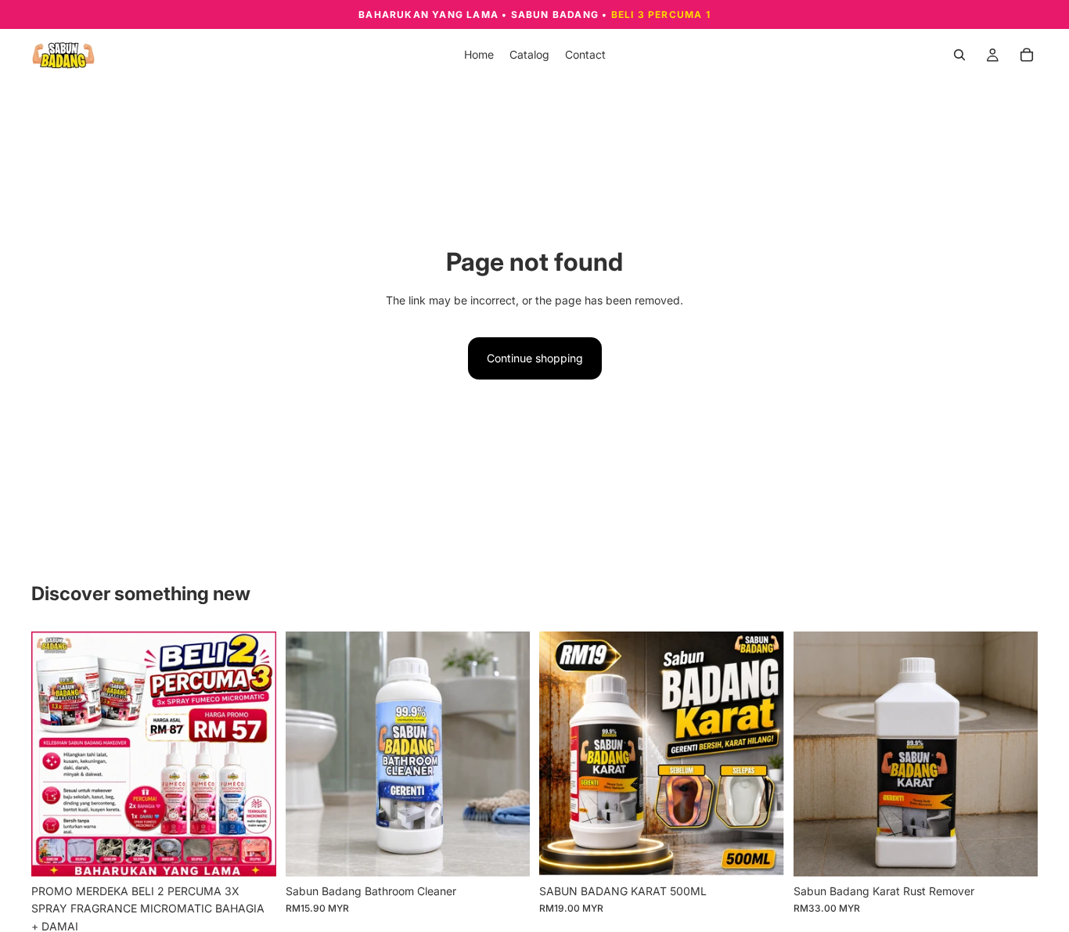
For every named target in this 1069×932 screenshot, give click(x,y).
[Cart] (1027, 55)
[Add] (252, 852)
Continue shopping (535, 358)
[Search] (959, 55)
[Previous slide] (54, 754)
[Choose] (505, 852)
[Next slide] (252, 754)
